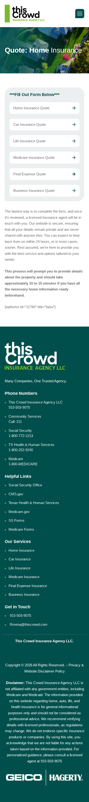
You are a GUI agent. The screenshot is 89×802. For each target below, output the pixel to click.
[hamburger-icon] (79, 13)
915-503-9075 (51, 761)
